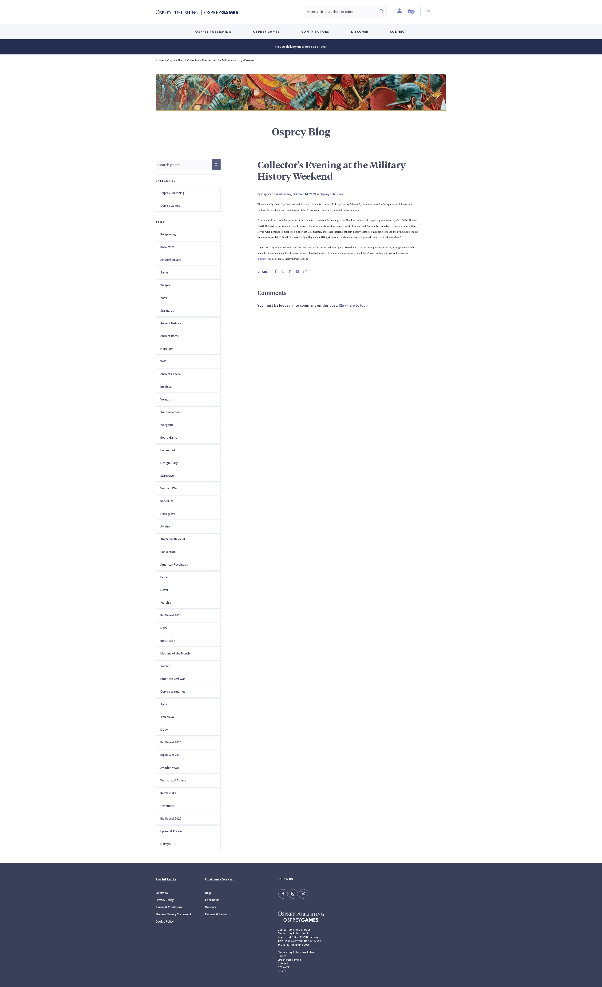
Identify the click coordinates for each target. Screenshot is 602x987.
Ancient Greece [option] (170, 374)
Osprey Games (170, 206)
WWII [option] (163, 298)
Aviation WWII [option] (169, 768)
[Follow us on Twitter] (303, 894)
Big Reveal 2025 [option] (170, 742)
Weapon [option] (165, 285)
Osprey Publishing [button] (213, 31)
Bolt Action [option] (167, 641)
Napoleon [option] (167, 349)
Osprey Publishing (172, 193)
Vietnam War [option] (169, 488)
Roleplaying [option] (168, 234)
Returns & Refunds (217, 914)
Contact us (212, 900)
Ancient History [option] (170, 323)
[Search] (381, 12)
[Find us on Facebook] (283, 894)
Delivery (210, 907)
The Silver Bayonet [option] (172, 539)
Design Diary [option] (169, 463)
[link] (276, 271)
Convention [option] (168, 552)
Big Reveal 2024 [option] (170, 615)
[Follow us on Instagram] (293, 894)
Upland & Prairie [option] (171, 831)
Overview (162, 893)
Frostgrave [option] (167, 514)
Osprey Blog (175, 60)
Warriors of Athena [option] (173, 780)
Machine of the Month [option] (175, 653)
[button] (411, 11)
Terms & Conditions (169, 907)
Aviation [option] (165, 526)
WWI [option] (163, 361)
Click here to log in (354, 305)
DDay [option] (164, 730)
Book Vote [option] (167, 247)
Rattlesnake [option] (168, 793)
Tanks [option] (164, 272)
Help (208, 893)
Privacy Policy (165, 900)
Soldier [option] (165, 666)
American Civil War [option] (172, 679)
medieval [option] (166, 387)
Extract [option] (165, 577)
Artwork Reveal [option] (170, 260)
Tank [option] (163, 704)
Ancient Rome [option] (169, 336)
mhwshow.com (265, 258)
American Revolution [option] (174, 565)
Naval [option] (164, 590)
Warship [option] (165, 603)
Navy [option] (163, 628)
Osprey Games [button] (266, 31)
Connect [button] (398, 31)
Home (160, 60)
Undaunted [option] (167, 450)
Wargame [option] (167, 425)
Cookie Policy (165, 922)
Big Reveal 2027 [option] (170, 819)
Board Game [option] (168, 438)
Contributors (315, 31)
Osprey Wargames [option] (172, 692)
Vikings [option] (165, 399)
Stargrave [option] (167, 476)
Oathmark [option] (167, 806)
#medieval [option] (167, 717)
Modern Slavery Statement (173, 914)
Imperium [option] (166, 501)
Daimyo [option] (165, 844)
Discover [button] (359, 31)
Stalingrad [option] (167, 311)
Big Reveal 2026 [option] (170, 755)
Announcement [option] (170, 412)
